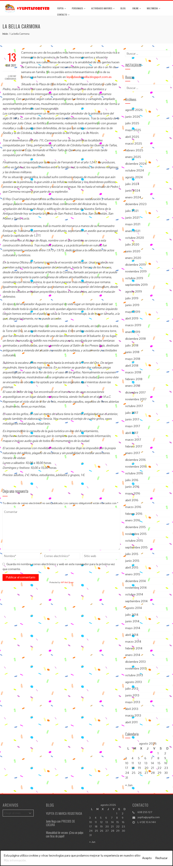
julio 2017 (131, 413)
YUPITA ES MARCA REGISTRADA (64, 813)
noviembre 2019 (136, 271)
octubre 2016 (134, 473)
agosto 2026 (134, 110)
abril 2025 (132, 137)
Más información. (15, 860)
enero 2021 (132, 231)
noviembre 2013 (135, 668)
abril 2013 (131, 709)
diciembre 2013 (135, 662)
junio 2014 (132, 621)
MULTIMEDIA (152, 8)
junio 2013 (132, 695)
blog (123, 8)
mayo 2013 (132, 702)
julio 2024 (132, 184)
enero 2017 (132, 453)
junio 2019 (132, 305)
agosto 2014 (133, 608)
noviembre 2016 (136, 466)
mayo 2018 (132, 359)
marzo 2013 (133, 715)
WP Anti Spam (67, 582)
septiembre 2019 (136, 285)
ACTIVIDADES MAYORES (101, 8)
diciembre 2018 (135, 339)
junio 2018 (132, 352)
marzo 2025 (133, 143)
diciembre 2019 (135, 265)
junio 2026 (132, 117)
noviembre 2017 (136, 399)
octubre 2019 (134, 278)
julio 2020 (132, 244)
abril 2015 (131, 567)
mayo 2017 (132, 426)
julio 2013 (131, 688)
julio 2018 (131, 345)
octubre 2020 (134, 238)
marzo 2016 (133, 507)
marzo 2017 (133, 440)
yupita (60, 8)
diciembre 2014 (135, 581)
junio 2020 (132, 251)
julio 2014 (131, 615)
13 (145, 763)
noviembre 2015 (135, 534)
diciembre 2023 (135, 204)
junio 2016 (132, 487)
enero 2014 (132, 655)
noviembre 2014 (136, 588)
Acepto (147, 858)
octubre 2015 (134, 540)
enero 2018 (132, 386)
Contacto (62, 14)
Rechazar (161, 858)
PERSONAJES (77, 8)
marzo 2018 (133, 372)
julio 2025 (132, 123)
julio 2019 (131, 298)
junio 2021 (132, 218)
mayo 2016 (132, 493)
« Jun (128, 785)
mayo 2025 (133, 130)
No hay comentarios (10, 77)
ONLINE (135, 8)
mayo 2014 (132, 628)
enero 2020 (133, 258)
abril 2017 (131, 433)
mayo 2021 (132, 224)
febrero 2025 (134, 150)
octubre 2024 (134, 170)
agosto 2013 (133, 682)
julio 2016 (131, 480)
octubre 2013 (134, 675)
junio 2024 (132, 190)
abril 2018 (131, 365)
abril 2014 (131, 635)
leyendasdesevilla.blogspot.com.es (89, 77)
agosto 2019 (133, 291)
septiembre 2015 (136, 547)
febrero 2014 (133, 648)
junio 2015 (132, 561)
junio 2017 (132, 419)
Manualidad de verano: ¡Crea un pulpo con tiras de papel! (64, 834)
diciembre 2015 (135, 527)
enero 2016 (132, 520)
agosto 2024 (134, 177)
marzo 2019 (133, 325)
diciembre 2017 (135, 392)
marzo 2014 (133, 641)
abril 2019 (131, 318)
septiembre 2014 (136, 601)
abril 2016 (131, 500)
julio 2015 (131, 554)
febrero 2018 (133, 379)
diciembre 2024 (136, 164)
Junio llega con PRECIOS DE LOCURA (60, 823)
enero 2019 (132, 332)
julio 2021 (132, 211)
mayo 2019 (132, 312)
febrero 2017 (133, 446)
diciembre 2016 (135, 460)
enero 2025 (133, 157)
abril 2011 (131, 722)
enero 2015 (132, 574)
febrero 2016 (133, 514)
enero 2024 (133, 197)
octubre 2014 (134, 594)
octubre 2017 (134, 406)
